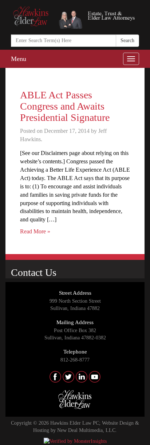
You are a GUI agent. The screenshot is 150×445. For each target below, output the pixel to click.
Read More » (35, 231)
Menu (18, 58)
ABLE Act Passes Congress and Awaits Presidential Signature (65, 106)
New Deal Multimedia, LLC (86, 430)
